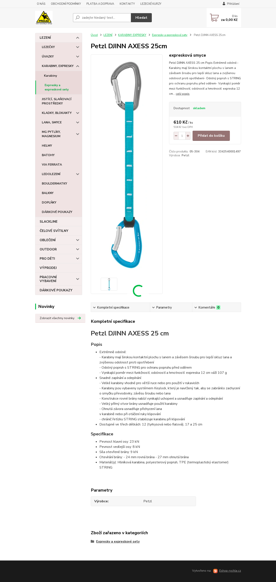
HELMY (47, 146)
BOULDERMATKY (54, 184)
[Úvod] (52, 18)
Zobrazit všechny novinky (57, 318)
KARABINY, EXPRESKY (58, 66)
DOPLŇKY (49, 202)
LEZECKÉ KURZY (150, 4)
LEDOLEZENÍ (51, 174)
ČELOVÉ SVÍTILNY (54, 231)
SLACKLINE (49, 221)
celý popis (183, 94)
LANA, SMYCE (52, 122)
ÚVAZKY (48, 56)
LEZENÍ (45, 38)
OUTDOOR (48, 249)
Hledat (141, 17)
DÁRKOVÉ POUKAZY (57, 212)
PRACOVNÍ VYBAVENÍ (48, 279)
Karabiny (50, 76)
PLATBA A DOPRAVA (100, 4)
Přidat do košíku (211, 135)
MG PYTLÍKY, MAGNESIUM (51, 134)
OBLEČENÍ (48, 240)
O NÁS (41, 4)
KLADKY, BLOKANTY (57, 113)
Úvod (94, 35)
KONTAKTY (127, 4)
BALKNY (47, 193)
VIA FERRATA (52, 165)
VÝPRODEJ (48, 268)
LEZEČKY (48, 47)
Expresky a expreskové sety (57, 87)
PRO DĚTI (47, 258)
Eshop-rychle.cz (230, 571)
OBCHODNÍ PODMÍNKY (66, 4)
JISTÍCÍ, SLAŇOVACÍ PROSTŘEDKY (56, 101)
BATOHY (48, 155)
